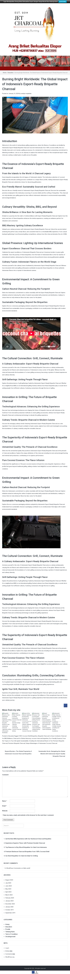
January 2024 (9, 901)
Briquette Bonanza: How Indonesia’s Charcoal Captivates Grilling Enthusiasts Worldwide (6, 727)
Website (4, 811)
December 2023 (10, 904)
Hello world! (26, 868)
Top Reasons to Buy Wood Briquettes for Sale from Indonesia (26, 847)
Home (4, 72)
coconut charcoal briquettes (40, 738)
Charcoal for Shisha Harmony (22, 738)
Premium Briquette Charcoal (16, 743)
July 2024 (8, 883)
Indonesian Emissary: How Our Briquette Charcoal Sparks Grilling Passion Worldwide (36, 727)
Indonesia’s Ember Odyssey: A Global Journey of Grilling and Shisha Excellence (56, 727)
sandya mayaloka (26, 93)
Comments (10, 954)
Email (4, 806)
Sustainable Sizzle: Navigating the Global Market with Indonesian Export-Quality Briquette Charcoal (52, 753)
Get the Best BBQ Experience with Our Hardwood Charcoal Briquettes (28, 839)
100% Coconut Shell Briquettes (28, 736)
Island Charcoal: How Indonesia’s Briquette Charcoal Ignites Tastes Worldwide (46, 726)
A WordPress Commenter (13, 868)
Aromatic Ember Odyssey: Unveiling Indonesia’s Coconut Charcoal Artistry (16, 727)
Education (10, 72)
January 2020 (9, 907)
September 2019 (10, 913)
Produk (7, 929)
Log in (7, 948)
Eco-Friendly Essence (55, 738)
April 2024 (8, 892)
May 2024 (8, 889)
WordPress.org (9, 957)
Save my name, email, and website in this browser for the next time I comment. (28, 815)
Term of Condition (11, 934)
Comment (5, 775)
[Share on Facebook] (65, 707)
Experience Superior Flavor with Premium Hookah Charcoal (25, 843)
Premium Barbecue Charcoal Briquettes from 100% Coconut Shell (27, 851)
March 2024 (8, 895)
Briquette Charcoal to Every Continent (49, 736)
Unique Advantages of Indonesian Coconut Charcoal (41, 743)
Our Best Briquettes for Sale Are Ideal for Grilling (21, 856)
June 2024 (8, 886)
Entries (8, 951)
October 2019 (9, 910)
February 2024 (9, 898)
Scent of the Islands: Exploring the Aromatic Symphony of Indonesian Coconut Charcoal (26, 727)
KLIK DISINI (62, 1)
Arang (7, 924)
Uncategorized (10, 936)
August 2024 (9, 880)
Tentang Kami (10, 932)
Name (4, 801)
